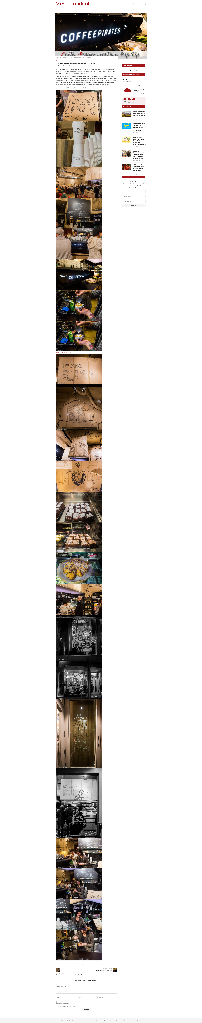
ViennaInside (104, 4)
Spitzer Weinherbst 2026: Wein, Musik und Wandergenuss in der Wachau (139, 114)
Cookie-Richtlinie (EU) (142, 1020)
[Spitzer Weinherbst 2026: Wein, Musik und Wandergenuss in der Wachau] (126, 114)
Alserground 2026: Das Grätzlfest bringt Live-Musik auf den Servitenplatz (139, 127)
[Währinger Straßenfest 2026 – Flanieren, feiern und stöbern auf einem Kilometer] (126, 153)
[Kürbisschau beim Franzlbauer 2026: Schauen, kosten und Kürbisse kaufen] (126, 167)
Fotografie (128, 4)
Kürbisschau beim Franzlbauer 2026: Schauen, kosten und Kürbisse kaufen (138, 168)
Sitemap (112, 1020)
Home (96, 4)
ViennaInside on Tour (116, 4)
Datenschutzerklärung (129, 1020)
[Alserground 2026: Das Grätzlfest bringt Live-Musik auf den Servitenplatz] (126, 126)
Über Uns (135, 4)
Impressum (118, 1020)
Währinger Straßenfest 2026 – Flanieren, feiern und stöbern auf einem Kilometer (139, 154)
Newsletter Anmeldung (101, 1020)
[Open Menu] (145, 4)
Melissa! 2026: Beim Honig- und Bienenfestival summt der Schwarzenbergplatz (139, 141)
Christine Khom (62, 65)
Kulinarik (64, 57)
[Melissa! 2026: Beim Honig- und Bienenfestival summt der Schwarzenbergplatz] (126, 139)
